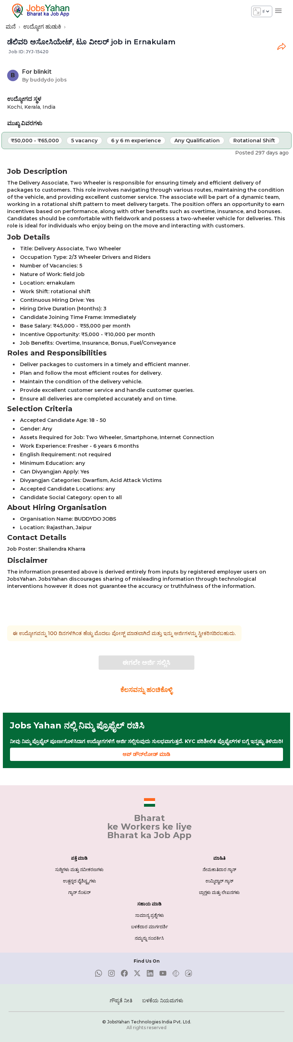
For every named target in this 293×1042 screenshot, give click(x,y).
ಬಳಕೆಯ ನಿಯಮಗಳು (162, 1000)
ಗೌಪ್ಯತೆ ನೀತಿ (121, 1000)
